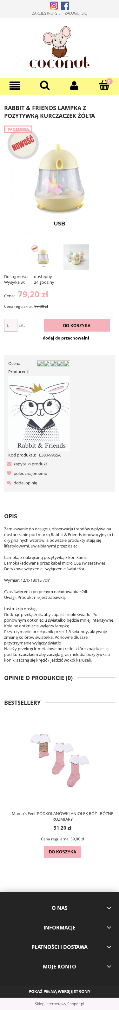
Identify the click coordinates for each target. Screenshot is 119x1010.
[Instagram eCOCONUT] (54, 5)
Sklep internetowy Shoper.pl (59, 1004)
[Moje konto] (74, 85)
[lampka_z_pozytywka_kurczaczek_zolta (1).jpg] (76, 257)
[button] (15, 85)
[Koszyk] (104, 85)
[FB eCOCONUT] (65, 5)
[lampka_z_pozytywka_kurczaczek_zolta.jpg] (43, 257)
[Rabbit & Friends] (39, 413)
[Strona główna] (59, 47)
